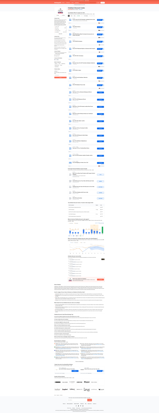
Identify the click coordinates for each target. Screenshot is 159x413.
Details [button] (69, 30)
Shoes (59, 63)
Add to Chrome (87, 0)
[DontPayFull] (57, 2)
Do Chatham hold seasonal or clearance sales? (60, 43)
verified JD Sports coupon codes (86, 348)
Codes (72, 16)
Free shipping (86, 16)
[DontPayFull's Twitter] (78, 406)
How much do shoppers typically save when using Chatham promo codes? (60, 38)
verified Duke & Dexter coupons (60, 355)
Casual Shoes (57, 66)
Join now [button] (102, 2)
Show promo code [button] (99, 20)
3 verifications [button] (102, 30)
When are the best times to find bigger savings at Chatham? (60, 49)
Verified (78, 16)
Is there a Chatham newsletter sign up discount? (59, 45)
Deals (75, 16)
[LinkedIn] (57, 59)
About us (64, 403)
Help (85, 403)
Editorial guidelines (70, 403)
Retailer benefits (76, 403)
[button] (68, 9)
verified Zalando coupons (61, 345)
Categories (82, 403)
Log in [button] (98, 2)
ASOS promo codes (99, 344)
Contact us (94, 403)
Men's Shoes (63, 63)
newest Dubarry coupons (96, 354)
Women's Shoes (57, 65)
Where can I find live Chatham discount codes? (60, 42)
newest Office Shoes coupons (74, 351)
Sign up (60, 77)
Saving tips (77, 2)
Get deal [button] (100, 92)
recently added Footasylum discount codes (64, 348)
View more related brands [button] (80, 361)
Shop (58, 15)
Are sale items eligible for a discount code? (59, 41)
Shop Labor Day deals (78, 4)
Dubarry (63, 373)
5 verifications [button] (102, 37)
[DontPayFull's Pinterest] (81, 406)
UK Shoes (56, 63)
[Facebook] (54, 59)
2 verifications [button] (102, 44)
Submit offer (90, 403)
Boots (61, 65)
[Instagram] (56, 59)
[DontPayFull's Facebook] (76, 406)
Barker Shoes (89, 373)
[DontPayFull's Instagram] (83, 406)
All (69, 16)
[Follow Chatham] (100, 279)
